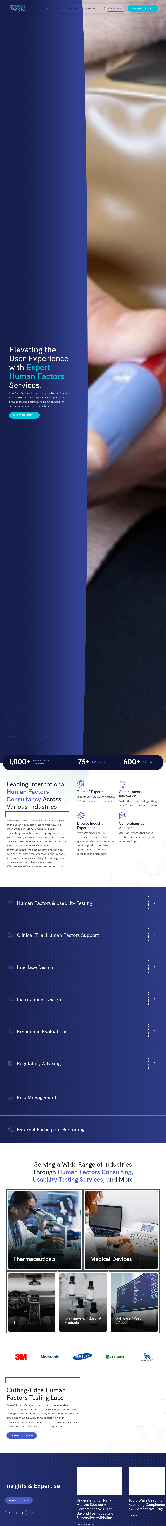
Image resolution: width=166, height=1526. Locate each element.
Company (41, 8)
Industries (73, 8)
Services (56, 8)
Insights (90, 8)
